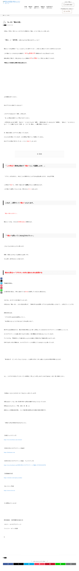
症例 (5, 557)
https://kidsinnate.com (9, 452)
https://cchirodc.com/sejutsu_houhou (13, 477)
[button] (8, 564)
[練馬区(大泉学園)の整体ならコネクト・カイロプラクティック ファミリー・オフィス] (12, 7)
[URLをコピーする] (71, 564)
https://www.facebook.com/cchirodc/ (13, 439)
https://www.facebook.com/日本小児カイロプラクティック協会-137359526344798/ (25, 465)
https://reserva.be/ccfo (9, 490)
